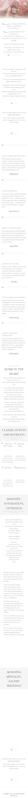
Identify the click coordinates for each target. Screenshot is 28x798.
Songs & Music (14, 246)
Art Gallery (14, 282)
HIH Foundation (14, 353)
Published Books (14, 174)
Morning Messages (18, 735)
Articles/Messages (14, 317)
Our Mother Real (14, 732)
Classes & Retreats (14, 211)
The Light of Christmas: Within (14, 714)
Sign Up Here (14, 126)
